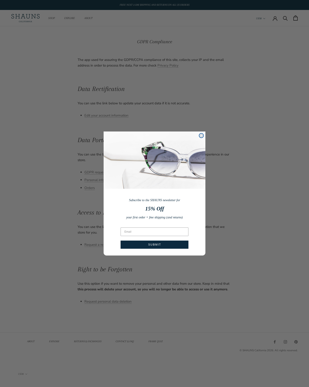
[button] (154, 160)
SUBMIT (154, 244)
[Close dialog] (201, 135)
